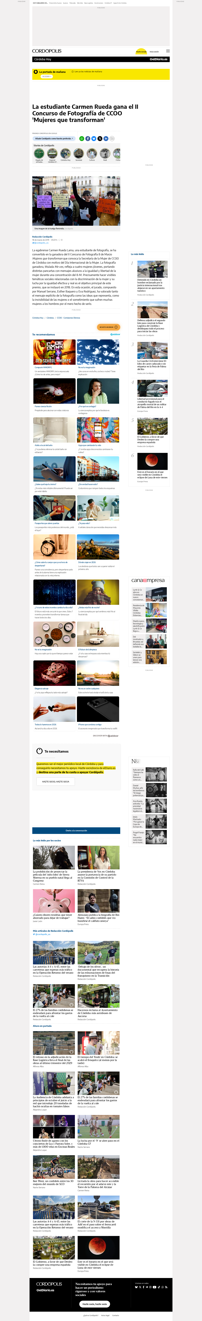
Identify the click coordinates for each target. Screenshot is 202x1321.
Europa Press (83, 924)
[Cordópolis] (51, 1284)
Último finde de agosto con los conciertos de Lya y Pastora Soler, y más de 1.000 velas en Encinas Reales (54, 1143)
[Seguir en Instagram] (150, 1287)
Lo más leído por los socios (47, 840)
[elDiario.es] (51, 1290)
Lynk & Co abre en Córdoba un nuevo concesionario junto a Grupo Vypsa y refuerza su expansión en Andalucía (138, 595)
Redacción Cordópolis (42, 237)
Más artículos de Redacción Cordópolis (53, 931)
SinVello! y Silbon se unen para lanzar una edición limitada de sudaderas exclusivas (137, 657)
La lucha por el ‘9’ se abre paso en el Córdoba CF (98, 1142)
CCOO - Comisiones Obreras (68, 318)
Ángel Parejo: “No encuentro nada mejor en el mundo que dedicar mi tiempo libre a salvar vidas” (138, 837)
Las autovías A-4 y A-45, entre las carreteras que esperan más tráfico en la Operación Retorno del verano (53, 969)
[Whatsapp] (81, 138)
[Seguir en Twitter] (140, 1287)
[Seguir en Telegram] (147, 1287)
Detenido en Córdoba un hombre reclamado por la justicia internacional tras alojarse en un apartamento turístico (150, 285)
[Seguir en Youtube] (154, 1287)
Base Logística (88, 3)
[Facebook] (87, 138)
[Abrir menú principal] (168, 51)
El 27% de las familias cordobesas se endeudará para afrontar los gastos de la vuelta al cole (53, 1013)
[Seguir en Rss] (166, 1287)
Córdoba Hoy (42, 59)
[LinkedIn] (105, 138)
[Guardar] (112, 138)
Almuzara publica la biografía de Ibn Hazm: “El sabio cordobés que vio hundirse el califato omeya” (98, 918)
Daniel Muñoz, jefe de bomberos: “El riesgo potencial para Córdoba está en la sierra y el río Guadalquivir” (139, 790)
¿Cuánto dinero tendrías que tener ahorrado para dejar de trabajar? (52, 916)
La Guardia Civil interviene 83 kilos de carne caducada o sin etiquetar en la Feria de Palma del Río (151, 365)
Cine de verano (98, 3)
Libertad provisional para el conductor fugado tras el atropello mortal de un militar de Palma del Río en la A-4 (151, 403)
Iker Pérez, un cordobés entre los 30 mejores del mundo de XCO (53, 1182)
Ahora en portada (42, 1026)
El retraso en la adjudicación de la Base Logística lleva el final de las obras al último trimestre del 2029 (52, 1060)
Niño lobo (80, 3)
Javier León (37, 921)
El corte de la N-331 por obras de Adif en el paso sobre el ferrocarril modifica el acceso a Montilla (97, 1224)
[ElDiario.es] (159, 59)
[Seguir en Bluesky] (136, 1287)
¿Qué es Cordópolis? (90, 1315)
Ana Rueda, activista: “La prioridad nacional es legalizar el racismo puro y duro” (138, 806)
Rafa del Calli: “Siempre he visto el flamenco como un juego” (138, 775)
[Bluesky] (93, 138)
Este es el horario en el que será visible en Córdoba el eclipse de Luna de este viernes (95, 1264)
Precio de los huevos (55, 3)
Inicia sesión (154, 52)
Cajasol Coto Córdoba (119, 3)
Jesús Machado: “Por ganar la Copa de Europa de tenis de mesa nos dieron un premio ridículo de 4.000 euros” (138, 822)
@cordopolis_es (41, 243)
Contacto (115, 1315)
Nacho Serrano (84, 1147)
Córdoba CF (108, 3)
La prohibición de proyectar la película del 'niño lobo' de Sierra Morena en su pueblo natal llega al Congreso (52, 876)
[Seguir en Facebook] (143, 1287)
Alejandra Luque (40, 1110)
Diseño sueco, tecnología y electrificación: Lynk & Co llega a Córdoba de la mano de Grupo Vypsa (139, 626)
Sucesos (65, 3)
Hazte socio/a (141, 52)
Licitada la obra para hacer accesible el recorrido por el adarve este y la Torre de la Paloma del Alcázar (98, 1184)
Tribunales (72, 3)
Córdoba (50, 318)
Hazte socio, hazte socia (55, 781)
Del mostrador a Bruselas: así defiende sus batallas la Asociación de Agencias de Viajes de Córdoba (138, 642)
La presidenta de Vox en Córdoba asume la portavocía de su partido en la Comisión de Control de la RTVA (97, 876)
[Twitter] (99, 138)
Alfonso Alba (38, 1066)
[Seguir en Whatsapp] (163, 1287)
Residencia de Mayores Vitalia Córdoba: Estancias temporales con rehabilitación (138, 610)
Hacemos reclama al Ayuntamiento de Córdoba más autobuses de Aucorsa (98, 1013)
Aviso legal (105, 1315)
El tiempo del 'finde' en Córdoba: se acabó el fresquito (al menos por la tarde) (98, 1060)
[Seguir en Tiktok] (159, 1287)
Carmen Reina (39, 884)
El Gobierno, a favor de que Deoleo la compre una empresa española (52, 1263)
